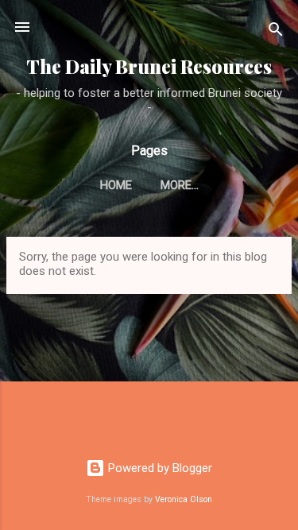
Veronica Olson (183, 499)
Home (116, 185)
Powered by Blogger (158, 468)
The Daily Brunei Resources (149, 66)
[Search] (275, 32)
